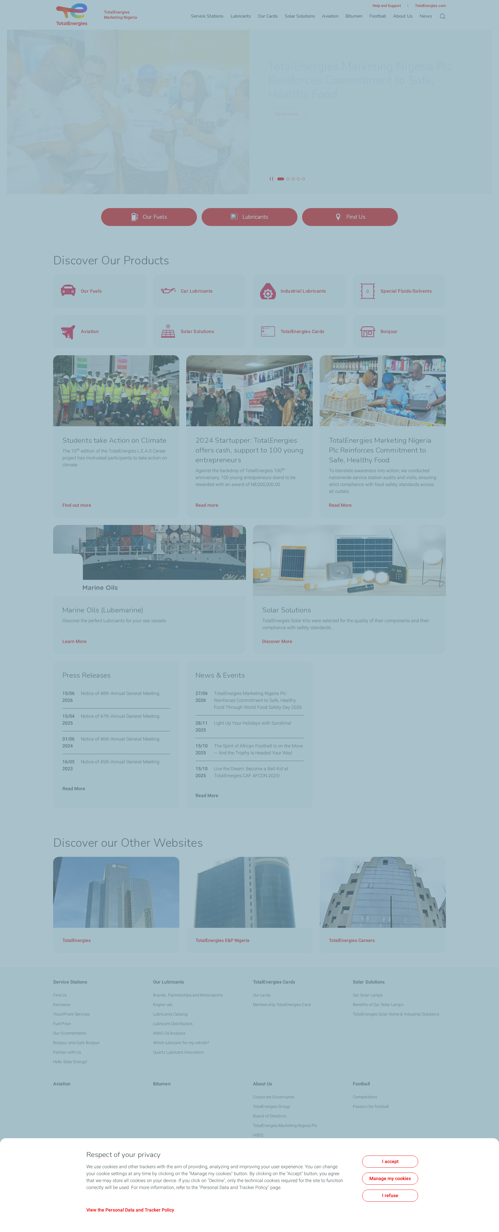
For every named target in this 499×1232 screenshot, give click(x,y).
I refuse (390, 1195)
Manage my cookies (390, 1178)
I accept (390, 1161)
